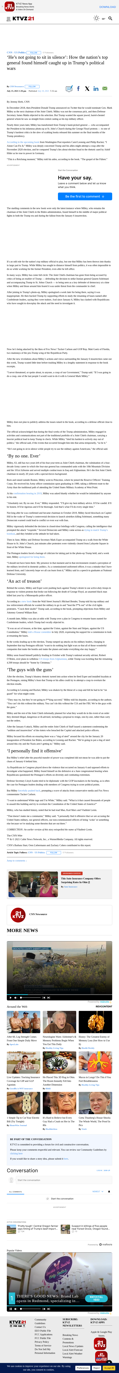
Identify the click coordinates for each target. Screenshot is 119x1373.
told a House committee (39, 632)
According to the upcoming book (23, 142)
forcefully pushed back (29, 790)
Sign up (107, 1170)
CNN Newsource (17, 86)
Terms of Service (43, 1345)
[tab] (15, 1191)
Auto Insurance (70, 887)
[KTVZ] (25, 18)
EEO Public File (43, 1330)
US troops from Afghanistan (53, 659)
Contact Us (40, 1327)
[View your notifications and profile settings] (109, 1191)
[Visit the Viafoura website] (105, 1244)
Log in (99, 1170)
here (66, 1158)
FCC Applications (43, 1334)
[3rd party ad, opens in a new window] (33, 896)
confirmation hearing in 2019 (27, 493)
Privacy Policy (42, 1342)
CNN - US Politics (36, 852)
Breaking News (70, 1335)
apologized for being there (32, 557)
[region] (59, 1207)
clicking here (16, 1153)
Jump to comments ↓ (17, 860)
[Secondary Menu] (11, 18)
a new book (26, 601)
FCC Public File (43, 1338)
